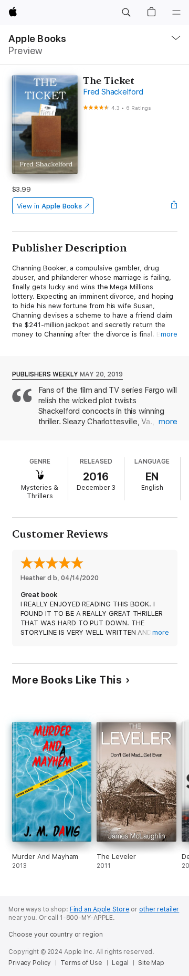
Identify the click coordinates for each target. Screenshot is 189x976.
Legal (120, 963)
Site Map (151, 963)
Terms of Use (81, 963)
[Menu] (176, 12)
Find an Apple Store (100, 909)
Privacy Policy (29, 963)
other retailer (159, 909)
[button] (126, 12)
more (169, 334)
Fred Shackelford (113, 92)
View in (49, 206)
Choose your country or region (55, 934)
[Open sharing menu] (174, 206)
